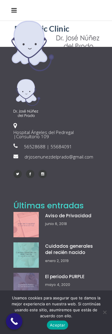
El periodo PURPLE (65, 276)
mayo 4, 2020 (57, 284)
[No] (105, 312)
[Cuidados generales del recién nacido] (26, 255)
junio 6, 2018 (56, 223)
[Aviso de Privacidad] (26, 224)
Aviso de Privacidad (68, 216)
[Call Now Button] (14, 321)
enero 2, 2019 (57, 260)
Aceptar (57, 325)
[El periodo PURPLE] (26, 285)
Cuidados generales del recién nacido (69, 249)
